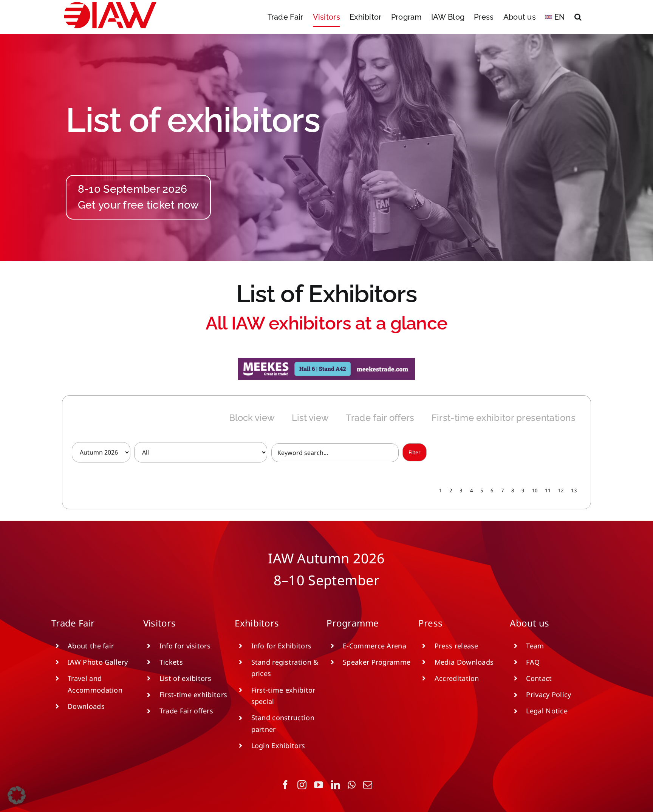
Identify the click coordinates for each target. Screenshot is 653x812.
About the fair (91, 645)
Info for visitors (184, 645)
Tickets (171, 662)
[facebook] (285, 784)
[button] (578, 17)
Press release (456, 645)
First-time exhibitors (193, 694)
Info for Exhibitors (281, 645)
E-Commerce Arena (374, 645)
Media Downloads (464, 662)
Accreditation (457, 678)
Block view (252, 417)
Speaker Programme (376, 662)
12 (561, 490)
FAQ (533, 662)
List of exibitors (185, 678)
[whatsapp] (352, 784)
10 (535, 490)
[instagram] (301, 784)
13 (574, 490)
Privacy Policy (548, 694)
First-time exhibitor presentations (504, 417)
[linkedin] (335, 784)
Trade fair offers (380, 417)
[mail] (367, 784)
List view (310, 417)
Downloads (86, 706)
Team (535, 645)
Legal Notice (547, 710)
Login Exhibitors (278, 745)
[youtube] (318, 784)
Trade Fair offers (186, 710)
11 (548, 490)
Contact (539, 678)
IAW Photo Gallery (98, 662)
